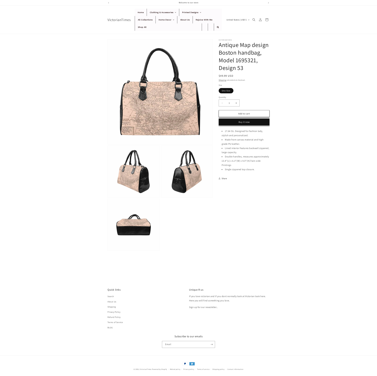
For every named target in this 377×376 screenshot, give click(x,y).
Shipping (222, 80)
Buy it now (244, 122)
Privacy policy (188, 369)
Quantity (222, 97)
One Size (226, 90)
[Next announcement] (268, 3)
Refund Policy (114, 317)
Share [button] (224, 178)
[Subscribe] (211, 344)
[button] (254, 19)
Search (111, 296)
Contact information (235, 369)
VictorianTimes (146, 369)
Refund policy (175, 369)
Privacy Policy (114, 312)
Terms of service (203, 369)
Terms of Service (115, 322)
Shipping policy (218, 369)
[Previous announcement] (108, 3)
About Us (112, 301)
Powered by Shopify (159, 369)
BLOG (110, 327)
